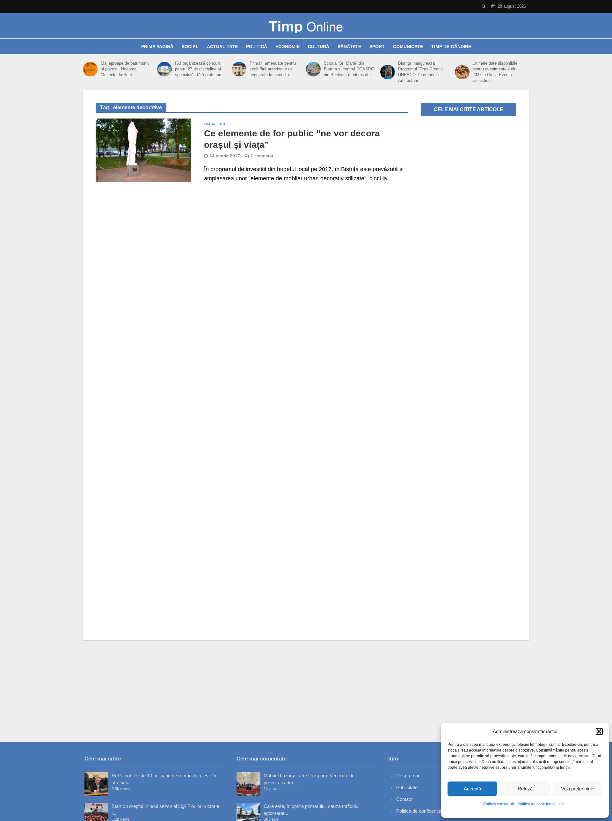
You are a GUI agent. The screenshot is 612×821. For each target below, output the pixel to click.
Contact (404, 799)
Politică (256, 46)
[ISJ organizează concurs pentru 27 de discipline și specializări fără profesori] (164, 69)
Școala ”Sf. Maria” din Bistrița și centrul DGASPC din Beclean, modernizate (349, 69)
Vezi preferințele (577, 788)
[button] (599, 731)
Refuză (525, 788)
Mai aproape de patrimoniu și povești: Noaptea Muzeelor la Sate (125, 69)
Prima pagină (157, 46)
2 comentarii (263, 155)
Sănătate (349, 46)
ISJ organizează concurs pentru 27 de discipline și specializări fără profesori (198, 69)
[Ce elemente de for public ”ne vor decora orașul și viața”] (143, 150)
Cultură (318, 46)
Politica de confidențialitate (540, 804)
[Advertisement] (306, 691)
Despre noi (407, 775)
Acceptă (472, 788)
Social (190, 46)
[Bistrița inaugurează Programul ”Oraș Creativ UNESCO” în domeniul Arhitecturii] (387, 72)
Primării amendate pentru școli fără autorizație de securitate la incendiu (273, 69)
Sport (377, 46)
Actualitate (222, 46)
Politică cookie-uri (498, 804)
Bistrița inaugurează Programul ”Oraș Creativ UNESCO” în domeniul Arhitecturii (420, 72)
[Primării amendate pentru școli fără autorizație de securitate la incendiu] (239, 69)
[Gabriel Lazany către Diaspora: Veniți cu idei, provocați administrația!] (248, 784)
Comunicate (408, 46)
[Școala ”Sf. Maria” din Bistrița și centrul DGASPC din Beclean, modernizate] (313, 69)
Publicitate (407, 787)
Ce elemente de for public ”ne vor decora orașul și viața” (292, 139)
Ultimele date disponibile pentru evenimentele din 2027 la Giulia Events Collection (494, 72)
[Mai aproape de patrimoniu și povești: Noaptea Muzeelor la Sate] (90, 69)
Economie (287, 46)
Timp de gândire (451, 46)
